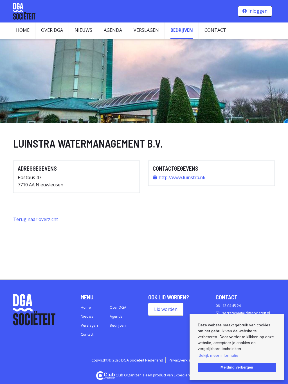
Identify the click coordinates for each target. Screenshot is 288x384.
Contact (215, 30)
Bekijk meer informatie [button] (218, 355)
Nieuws (83, 30)
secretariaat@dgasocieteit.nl (246, 312)
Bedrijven (181, 30)
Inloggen (257, 11)
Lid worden (165, 309)
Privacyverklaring (183, 360)
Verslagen (146, 30)
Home (23, 30)
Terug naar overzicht (35, 219)
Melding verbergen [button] (236, 367)
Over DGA (52, 30)
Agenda (113, 30)
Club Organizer (128, 375)
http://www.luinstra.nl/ (182, 177)
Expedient (182, 375)
